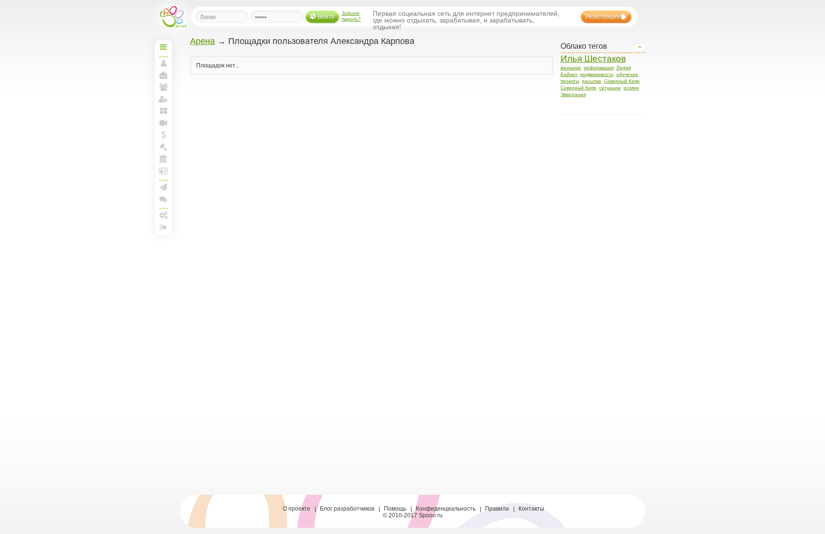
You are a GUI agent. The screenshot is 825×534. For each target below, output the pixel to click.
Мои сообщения (163, 75)
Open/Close (640, 47)
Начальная (163, 47)
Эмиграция (573, 94)
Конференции (163, 199)
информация (598, 67)
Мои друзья (163, 87)
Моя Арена (163, 159)
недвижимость (596, 74)
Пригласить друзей (163, 99)
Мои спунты (163, 135)
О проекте (296, 508)
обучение (627, 74)
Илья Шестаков (593, 59)
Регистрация (603, 16)
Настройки (163, 215)
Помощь (395, 508)
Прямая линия (163, 123)
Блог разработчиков (347, 508)
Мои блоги (163, 111)
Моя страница (163, 63)
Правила (497, 508)
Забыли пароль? (351, 16)
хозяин (631, 87)
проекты (570, 81)
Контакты (531, 508)
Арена (202, 41)
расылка (591, 81)
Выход (163, 227)
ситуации (610, 87)
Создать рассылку (163, 187)
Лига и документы (163, 170)
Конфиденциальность (446, 508)
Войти (326, 16)
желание (571, 67)
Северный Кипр (622, 81)
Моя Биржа (163, 147)
